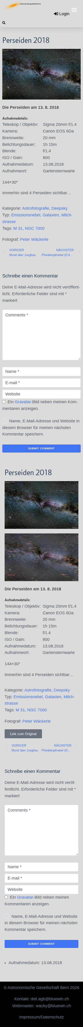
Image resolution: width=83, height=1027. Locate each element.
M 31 (18, 228)
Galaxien (51, 215)
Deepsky (59, 208)
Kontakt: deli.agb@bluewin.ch (41, 999)
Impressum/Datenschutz (41, 1017)
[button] (74, 10)
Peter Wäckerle (34, 239)
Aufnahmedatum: (24, 962)
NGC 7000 (34, 228)
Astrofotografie (35, 208)
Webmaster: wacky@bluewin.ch (41, 1005)
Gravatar (23, 402)
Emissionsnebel (25, 215)
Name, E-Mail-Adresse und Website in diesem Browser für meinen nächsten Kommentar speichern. (41, 428)
